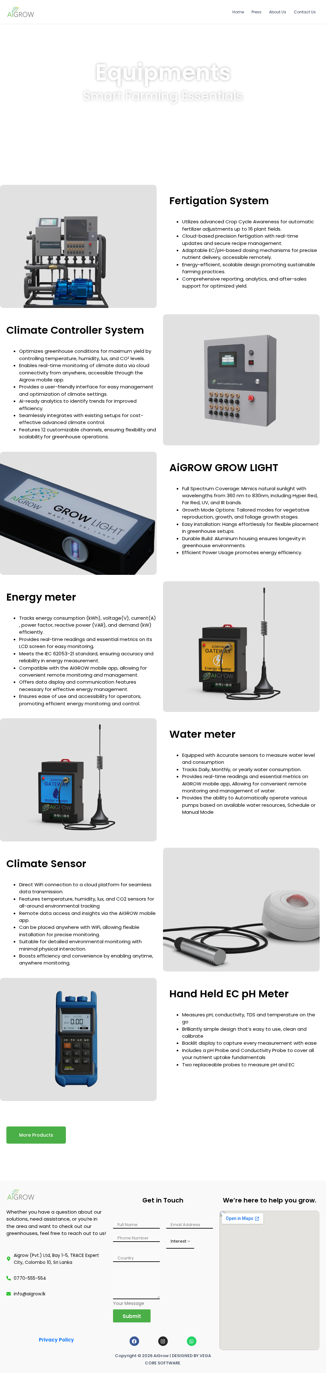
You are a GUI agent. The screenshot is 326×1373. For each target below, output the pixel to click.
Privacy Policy (56, 1339)
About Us (277, 12)
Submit (132, 1316)
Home (238, 12)
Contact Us (305, 12)
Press (256, 12)
